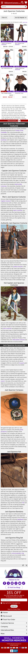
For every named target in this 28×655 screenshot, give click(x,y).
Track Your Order (9, 619)
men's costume (17, 210)
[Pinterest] (12, 583)
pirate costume (17, 266)
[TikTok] (23, 583)
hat (23, 502)
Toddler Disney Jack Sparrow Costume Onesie (20, 68)
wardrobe (3, 140)
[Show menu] (2, 2)
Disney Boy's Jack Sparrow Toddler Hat (19, 93)
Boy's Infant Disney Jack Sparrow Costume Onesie (7, 68)
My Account (7, 616)
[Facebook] (4, 583)
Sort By (19, 17)
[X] (8, 583)
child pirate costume (18, 339)
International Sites (7, 630)
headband (20, 519)
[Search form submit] (25, 6)
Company (4, 627)
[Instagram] (16, 583)
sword (2, 381)
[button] (26, 2)
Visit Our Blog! (14, 587)
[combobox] (12, 6)
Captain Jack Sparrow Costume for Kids (6, 43)
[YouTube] (19, 583)
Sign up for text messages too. (11, 603)
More (2, 634)
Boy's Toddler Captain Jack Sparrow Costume (7, 93)
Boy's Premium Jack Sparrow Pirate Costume (20, 43)
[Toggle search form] (22, 2)
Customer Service (7, 623)
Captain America (5, 201)
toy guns (21, 363)
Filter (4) (4, 17)
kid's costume (7, 328)
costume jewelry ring (17, 553)
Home (5, 612)
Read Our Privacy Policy (14, 609)
